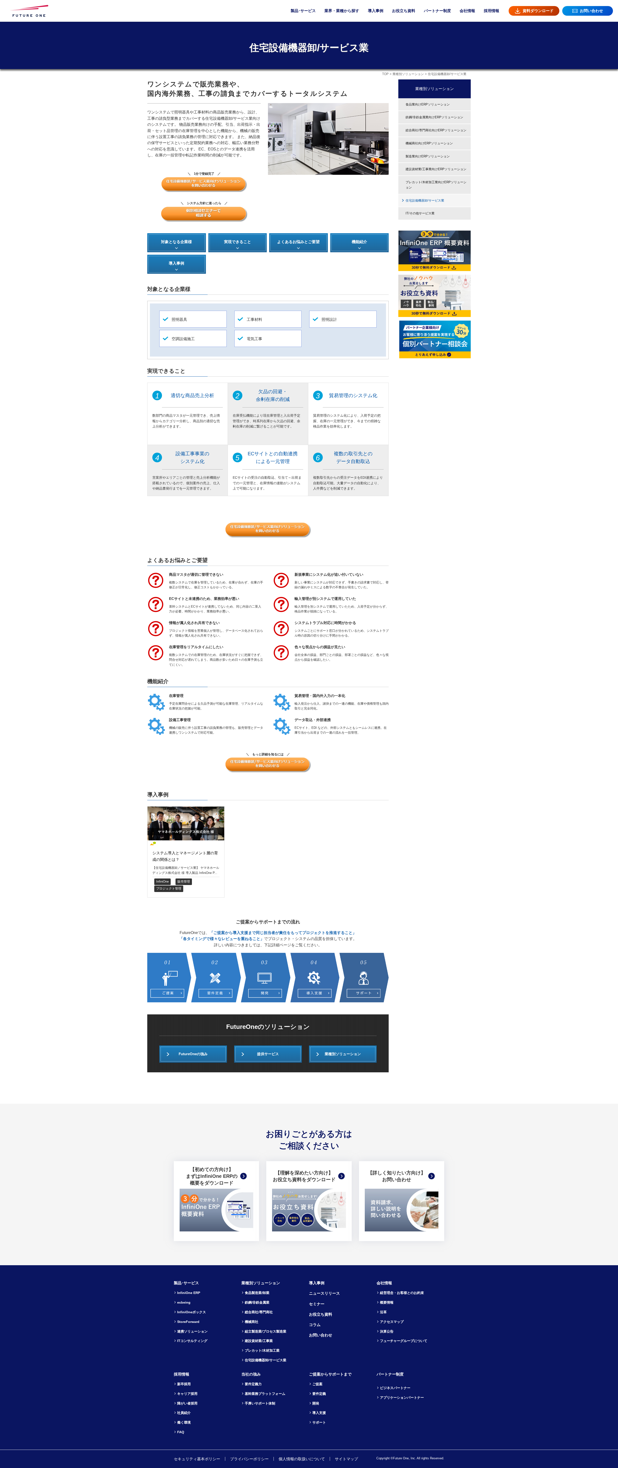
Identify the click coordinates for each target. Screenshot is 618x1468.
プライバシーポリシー (249, 1459)
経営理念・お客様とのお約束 (402, 1293)
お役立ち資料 (403, 11)
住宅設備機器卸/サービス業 (425, 200)
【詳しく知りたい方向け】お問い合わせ (397, 1176)
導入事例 (375, 11)
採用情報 (491, 11)
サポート (319, 1422)
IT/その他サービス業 (420, 213)
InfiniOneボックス (191, 1312)
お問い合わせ (591, 11)
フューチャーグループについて (403, 1341)
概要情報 (386, 1302)
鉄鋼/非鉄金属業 (257, 1302)
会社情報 (467, 11)
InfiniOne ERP (188, 1293)
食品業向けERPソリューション (428, 104)
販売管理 (183, 881)
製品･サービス (303, 11)
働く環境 (184, 1422)
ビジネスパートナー (395, 1388)
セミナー (316, 1304)
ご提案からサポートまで (330, 1374)
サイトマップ (346, 1459)
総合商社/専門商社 (259, 1312)
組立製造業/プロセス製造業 (265, 1331)
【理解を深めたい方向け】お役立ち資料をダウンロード (304, 1176)
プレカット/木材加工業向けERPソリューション (436, 184)
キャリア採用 (187, 1394)
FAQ (180, 1432)
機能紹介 (359, 242)
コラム (315, 1325)
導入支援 (319, 1413)
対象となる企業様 (176, 242)
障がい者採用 (187, 1403)
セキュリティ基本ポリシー (197, 1459)
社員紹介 (184, 1413)
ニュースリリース (324, 1293)
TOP (385, 74)
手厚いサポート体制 (260, 1403)
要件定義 (319, 1394)
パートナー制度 (437, 11)
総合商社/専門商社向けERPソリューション (436, 130)
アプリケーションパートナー (402, 1397)
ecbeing (183, 1302)
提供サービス (268, 1054)
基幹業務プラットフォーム (265, 1394)
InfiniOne (162, 881)
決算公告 (386, 1331)
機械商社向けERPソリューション (429, 143)
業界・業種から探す (341, 11)
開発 (315, 1403)
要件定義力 (253, 1384)
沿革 (383, 1312)
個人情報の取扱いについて (302, 1459)
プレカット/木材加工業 (262, 1350)
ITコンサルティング (192, 1341)
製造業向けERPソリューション (428, 156)
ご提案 (317, 1384)
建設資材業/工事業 (259, 1341)
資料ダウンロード (538, 11)
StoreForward (188, 1322)
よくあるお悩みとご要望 (298, 242)
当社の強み (251, 1374)
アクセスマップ (392, 1322)
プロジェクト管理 (168, 888)
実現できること (237, 242)
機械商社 (251, 1322)
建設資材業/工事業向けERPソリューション (436, 169)
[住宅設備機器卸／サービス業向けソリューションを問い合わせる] (204, 184)
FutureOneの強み (193, 1054)
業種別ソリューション (408, 74)
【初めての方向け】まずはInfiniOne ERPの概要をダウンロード (212, 1176)
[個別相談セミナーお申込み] (204, 214)
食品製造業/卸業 (257, 1293)
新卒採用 (184, 1384)
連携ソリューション (192, 1331)
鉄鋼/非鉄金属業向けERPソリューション (434, 117)
